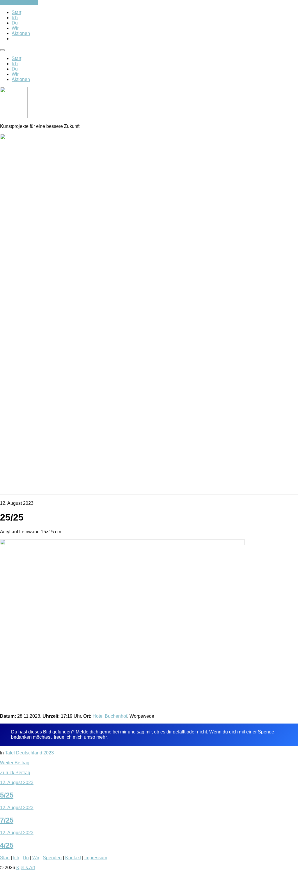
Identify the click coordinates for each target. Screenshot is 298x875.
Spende (266, 731)
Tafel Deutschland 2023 (29, 752)
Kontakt (73, 857)
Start (16, 12)
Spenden (52, 857)
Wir (15, 28)
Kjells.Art (25, 867)
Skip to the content (19, 2)
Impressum (95, 857)
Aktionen (21, 33)
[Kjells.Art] (14, 116)
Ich (15, 17)
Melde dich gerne (93, 731)
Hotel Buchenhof (110, 716)
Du (15, 22)
